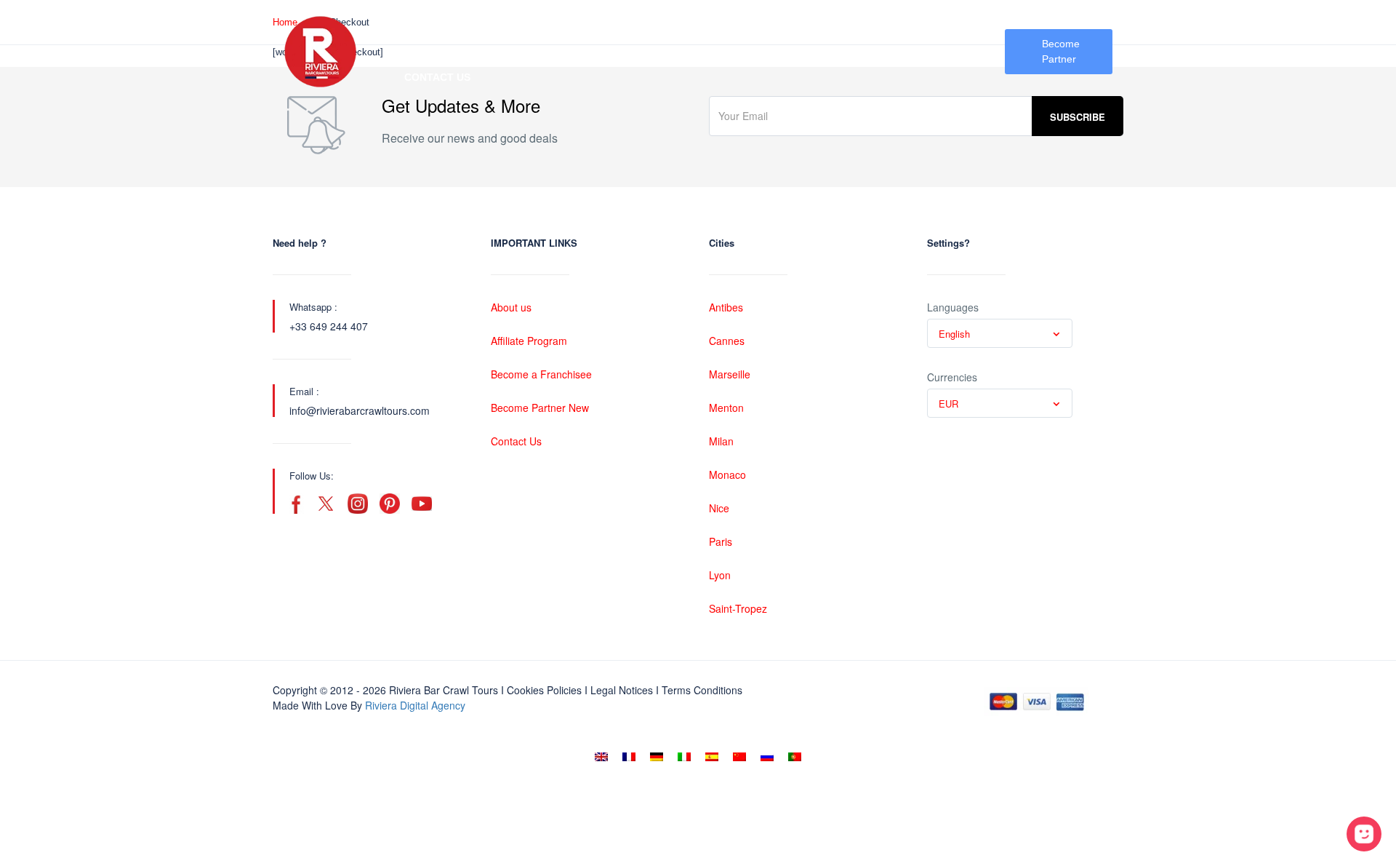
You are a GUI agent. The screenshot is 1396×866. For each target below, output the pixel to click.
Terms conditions (702, 690)
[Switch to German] (656, 757)
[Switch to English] (601, 757)
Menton (726, 407)
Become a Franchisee (541, 374)
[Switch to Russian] (767, 757)
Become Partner (1061, 51)
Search (425, 25)
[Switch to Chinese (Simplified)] (739, 757)
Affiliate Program (529, 340)
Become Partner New (540, 407)
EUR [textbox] (948, 403)
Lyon (720, 575)
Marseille (729, 374)
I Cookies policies (541, 690)
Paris (720, 541)
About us (511, 307)
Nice (719, 508)
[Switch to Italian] (684, 757)
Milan (721, 441)
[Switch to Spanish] (712, 757)
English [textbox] (954, 334)
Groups (888, 25)
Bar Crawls (634, 25)
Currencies (952, 377)
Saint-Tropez (738, 608)
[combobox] (999, 333)
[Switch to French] (629, 757)
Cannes (727, 340)
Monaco (727, 474)
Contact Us (437, 77)
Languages (953, 307)
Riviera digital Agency (415, 705)
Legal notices (621, 690)
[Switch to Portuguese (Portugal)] (795, 757)
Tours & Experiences (767, 25)
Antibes (726, 307)
